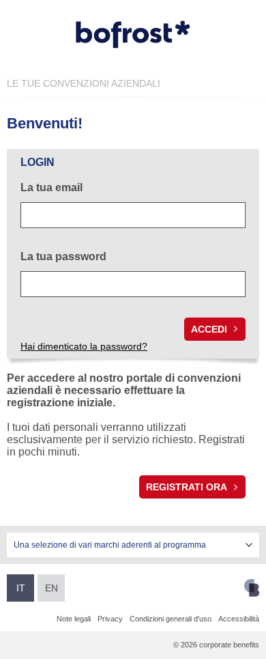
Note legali (74, 619)
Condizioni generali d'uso (170, 619)
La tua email (51, 187)
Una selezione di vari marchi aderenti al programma (110, 545)
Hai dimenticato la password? (83, 346)
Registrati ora (186, 486)
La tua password (63, 256)
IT (20, 588)
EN (51, 588)
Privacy (110, 619)
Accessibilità (238, 619)
